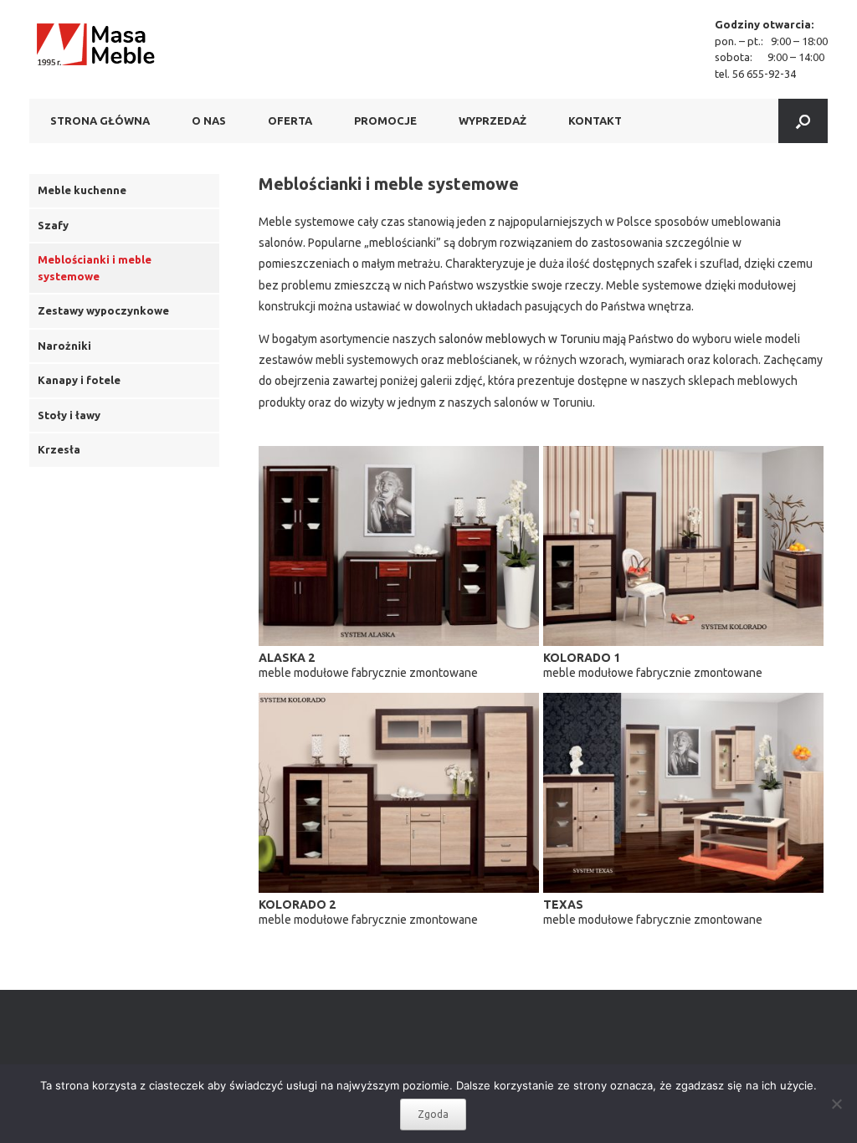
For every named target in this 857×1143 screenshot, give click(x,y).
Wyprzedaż (492, 120)
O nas (209, 120)
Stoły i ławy (69, 415)
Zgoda (433, 1114)
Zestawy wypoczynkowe (103, 310)
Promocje (385, 120)
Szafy (53, 225)
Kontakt (595, 120)
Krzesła (59, 449)
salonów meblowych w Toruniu (519, 339)
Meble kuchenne (82, 190)
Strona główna (100, 120)
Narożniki (64, 345)
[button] (803, 121)
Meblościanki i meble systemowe (94, 268)
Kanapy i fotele (79, 380)
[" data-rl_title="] (399, 546)
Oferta (290, 120)
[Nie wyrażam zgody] (836, 1103)
